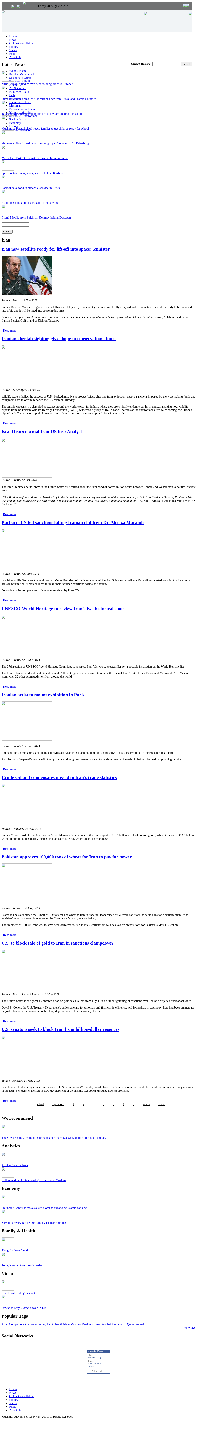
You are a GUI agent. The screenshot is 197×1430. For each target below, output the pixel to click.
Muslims (75, 1324)
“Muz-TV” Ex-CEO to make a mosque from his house (35, 158)
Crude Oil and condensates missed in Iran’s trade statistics (59, 777)
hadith (50, 1324)
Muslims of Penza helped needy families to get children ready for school (45, 128)
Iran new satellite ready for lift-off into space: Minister (56, 249)
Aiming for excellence (15, 1165)
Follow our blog (98, 1371)
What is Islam (17, 70)
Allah (5, 1324)
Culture (29, 1324)
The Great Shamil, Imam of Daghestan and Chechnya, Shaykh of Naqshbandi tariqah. (54, 1137)
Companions (16, 1324)
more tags (189, 1327)
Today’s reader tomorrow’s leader (22, 1265)
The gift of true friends (15, 1250)
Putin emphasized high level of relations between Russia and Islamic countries (49, 98)
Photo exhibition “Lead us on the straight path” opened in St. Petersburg (45, 143)
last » (161, 1104)
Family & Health (19, 91)
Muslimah (15, 105)
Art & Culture (17, 88)
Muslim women (91, 1324)
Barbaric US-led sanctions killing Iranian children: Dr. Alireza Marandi (73, 522)
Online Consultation (21, 43)
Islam (90, 1363)
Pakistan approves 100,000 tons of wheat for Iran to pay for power (67, 856)
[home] (7, 6)
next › (146, 1104)
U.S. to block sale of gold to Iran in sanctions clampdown (57, 943)
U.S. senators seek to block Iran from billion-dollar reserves (60, 1029)
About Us (15, 57)
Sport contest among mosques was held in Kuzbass (32, 173)
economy (40, 1324)
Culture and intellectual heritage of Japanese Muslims (34, 1180)
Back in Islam (17, 119)
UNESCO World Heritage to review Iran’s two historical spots (63, 608)
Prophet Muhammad (21, 74)
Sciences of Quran (20, 77)
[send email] (12, 6)
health (59, 1324)
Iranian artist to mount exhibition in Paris (43, 694)
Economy (15, 123)
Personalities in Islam (22, 109)
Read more (9, 330)
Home (13, 36)
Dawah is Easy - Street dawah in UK (24, 1308)
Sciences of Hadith (20, 81)
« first (40, 1104)
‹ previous (58, 1104)
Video (13, 50)
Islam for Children (20, 102)
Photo (12, 53)
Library (13, 46)
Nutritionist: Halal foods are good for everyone (30, 202)
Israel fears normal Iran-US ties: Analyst (42, 431)
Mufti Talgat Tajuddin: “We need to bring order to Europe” (37, 84)
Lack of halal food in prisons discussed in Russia (31, 187)
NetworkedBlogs (95, 1351)
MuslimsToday (94, 1357)
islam (66, 1324)
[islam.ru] (24, 3)
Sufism (91, 1366)
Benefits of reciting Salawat (18, 1293)
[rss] (18, 6)
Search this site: (141, 64)
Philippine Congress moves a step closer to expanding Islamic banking (44, 1207)
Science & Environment (23, 116)
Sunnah (140, 1324)
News (12, 39)
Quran (131, 1324)
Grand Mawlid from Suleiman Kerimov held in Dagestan (36, 217)
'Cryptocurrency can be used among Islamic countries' (34, 1222)
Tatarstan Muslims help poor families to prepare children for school (42, 113)
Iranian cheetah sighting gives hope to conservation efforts (59, 338)
